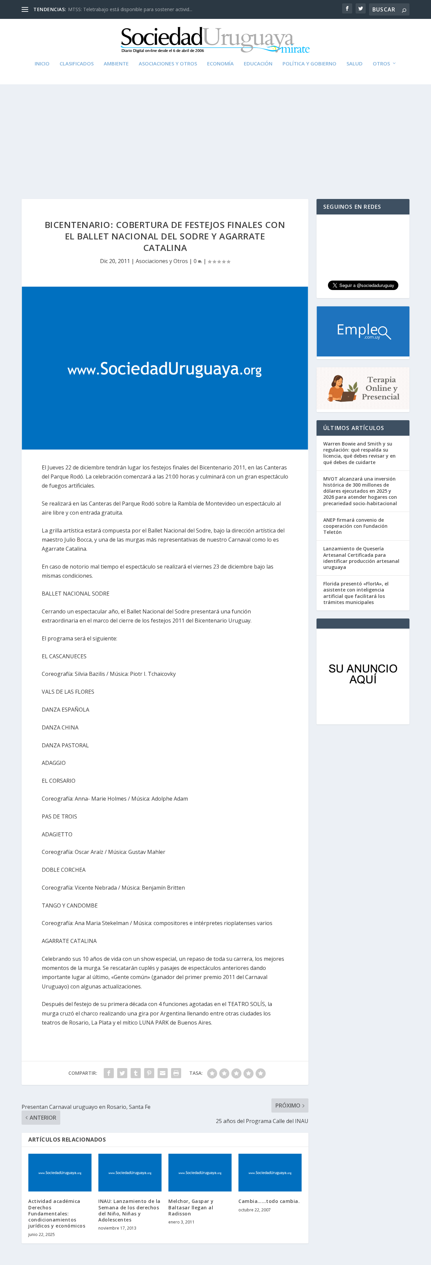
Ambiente (116, 64)
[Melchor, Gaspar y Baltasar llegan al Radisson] (200, 1173)
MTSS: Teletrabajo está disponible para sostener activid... (130, 9)
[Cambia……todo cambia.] (270, 1173)
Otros (381, 64)
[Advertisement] (215, 135)
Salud (354, 64)
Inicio (42, 64)
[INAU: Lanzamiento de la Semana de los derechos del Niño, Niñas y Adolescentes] (130, 1173)
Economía (220, 64)
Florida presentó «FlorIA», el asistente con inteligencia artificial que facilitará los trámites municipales (356, 592)
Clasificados (77, 64)
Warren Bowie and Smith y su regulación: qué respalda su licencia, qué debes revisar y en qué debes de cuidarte (359, 452)
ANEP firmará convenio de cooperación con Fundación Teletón (355, 526)
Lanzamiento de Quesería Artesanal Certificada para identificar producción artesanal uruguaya (361, 557)
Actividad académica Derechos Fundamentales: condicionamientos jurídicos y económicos (56, 1213)
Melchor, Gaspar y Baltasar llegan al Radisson (191, 1207)
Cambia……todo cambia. (269, 1201)
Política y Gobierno (309, 64)
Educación (258, 64)
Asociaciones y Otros (168, 64)
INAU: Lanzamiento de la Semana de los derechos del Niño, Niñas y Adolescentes (129, 1210)
